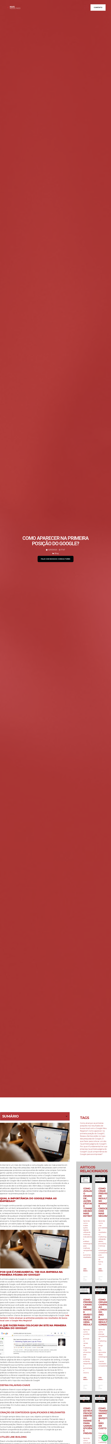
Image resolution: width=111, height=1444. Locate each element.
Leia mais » (85, 1270)
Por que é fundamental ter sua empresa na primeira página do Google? (93, 1149)
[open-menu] (86, 7)
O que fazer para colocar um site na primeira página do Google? (93, 1141)
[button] (66, 1116)
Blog (57, 553)
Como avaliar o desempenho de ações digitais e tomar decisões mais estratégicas (91, 1202)
